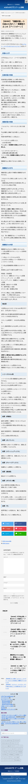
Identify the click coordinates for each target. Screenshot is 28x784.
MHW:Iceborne (6, 543)
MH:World (16, 740)
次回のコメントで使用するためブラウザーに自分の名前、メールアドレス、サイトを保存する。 (14, 597)
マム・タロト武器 (15, 757)
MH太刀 (9, 751)
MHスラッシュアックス (16, 746)
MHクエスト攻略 (6, 746)
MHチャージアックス (7, 749)
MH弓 (14, 751)
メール (5, 582)
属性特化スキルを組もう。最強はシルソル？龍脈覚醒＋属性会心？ (18, 657)
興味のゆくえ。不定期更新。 (14, 771)
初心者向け (17, 760)
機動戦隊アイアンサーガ (8, 709)
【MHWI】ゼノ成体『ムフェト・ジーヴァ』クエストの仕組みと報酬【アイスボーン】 (15, 680)
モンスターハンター (6, 699)
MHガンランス (14, 743)
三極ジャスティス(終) (7, 706)
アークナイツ (5, 698)
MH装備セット (18, 754)
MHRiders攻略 (6, 702)
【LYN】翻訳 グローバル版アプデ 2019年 (12, 718)
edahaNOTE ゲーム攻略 (14, 7)
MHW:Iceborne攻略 (7, 541)
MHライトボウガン (17, 749)
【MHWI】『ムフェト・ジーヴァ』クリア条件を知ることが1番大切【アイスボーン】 (15, 686)
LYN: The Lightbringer (7, 696)
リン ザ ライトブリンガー (7, 760)
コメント (6, 557)
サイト (5, 588)
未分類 (3, 707)
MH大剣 (4, 751)
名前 (5, 577)
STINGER (19, 780)
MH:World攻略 (6, 701)
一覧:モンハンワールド (15, 776)
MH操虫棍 (19, 751)
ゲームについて (5, 757)
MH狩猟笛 (10, 754)
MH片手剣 (4, 754)
